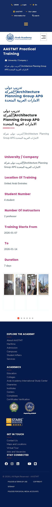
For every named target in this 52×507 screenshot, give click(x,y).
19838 (16, 5)
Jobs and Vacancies (16, 451)
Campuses (12, 351)
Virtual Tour (13, 448)
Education (12, 373)
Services (11, 359)
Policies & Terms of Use (17, 482)
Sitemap (11, 486)
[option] (9, 295)
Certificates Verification (18, 399)
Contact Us (12, 440)
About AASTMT (15, 340)
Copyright (37, 482)
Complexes (12, 395)
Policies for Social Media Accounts (23, 491)
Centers (10, 392)
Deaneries (12, 384)
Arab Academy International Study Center (27, 380)
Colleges (11, 377)
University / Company (16, 60)
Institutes (11, 388)
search (36, 16)
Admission (12, 347)
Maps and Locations (16, 444)
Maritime (11, 344)
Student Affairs (14, 355)
